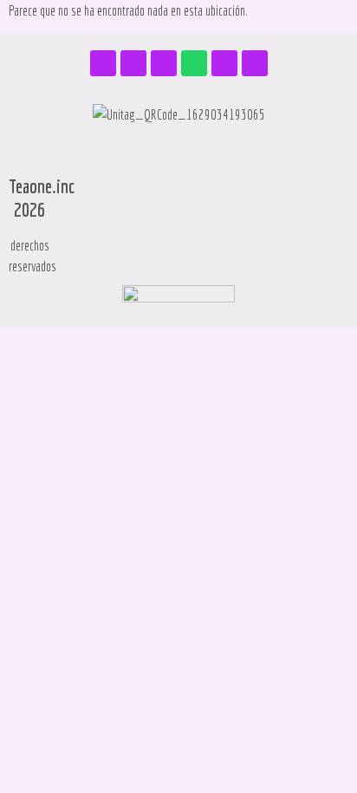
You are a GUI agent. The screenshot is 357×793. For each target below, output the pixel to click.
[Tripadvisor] (164, 63)
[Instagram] (133, 63)
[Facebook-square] (103, 63)
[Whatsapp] (194, 63)
